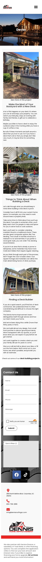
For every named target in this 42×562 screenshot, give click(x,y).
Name (7, 381)
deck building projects (30, 358)
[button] (36, 7)
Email (7, 390)
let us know (33, 555)
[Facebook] (16, 475)
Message (9, 409)
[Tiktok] (25, 475)
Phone (7, 400)
